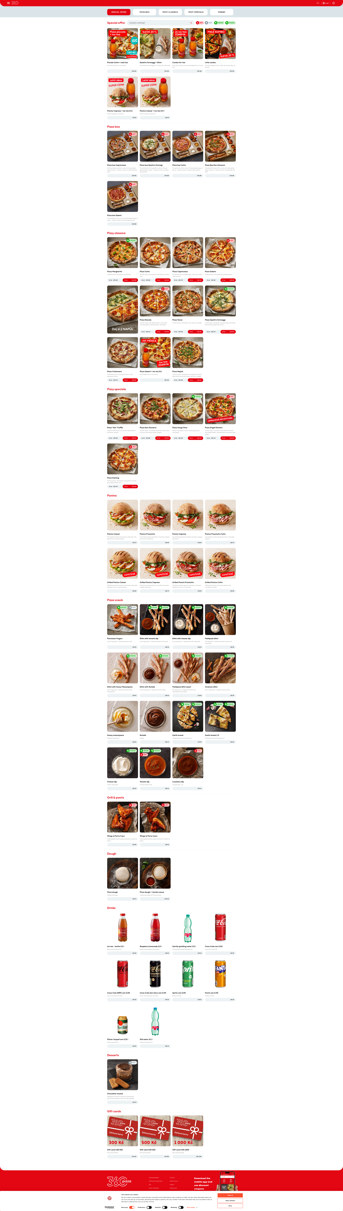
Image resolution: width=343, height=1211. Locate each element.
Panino (221, 12)
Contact (172, 1177)
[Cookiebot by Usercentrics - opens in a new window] (109, 1207)
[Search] (160, 22)
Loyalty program (154, 1188)
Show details (191, 1207)
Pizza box (144, 12)
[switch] (149, 1207)
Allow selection (230, 1200)
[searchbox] (159, 23)
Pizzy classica (170, 12)
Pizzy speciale (195, 12)
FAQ (150, 1184)
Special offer (118, 12)
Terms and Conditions (155, 1181)
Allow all (230, 1195)
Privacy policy (174, 1181)
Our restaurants (154, 1177)
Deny (230, 1206)
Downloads (173, 1188)
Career (172, 1184)
